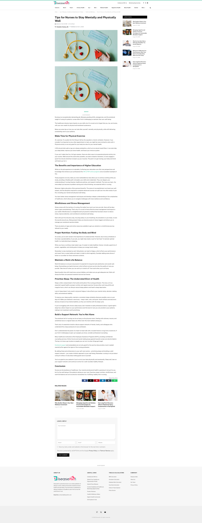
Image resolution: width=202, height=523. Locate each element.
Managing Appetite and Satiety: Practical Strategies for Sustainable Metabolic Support (86, 404)
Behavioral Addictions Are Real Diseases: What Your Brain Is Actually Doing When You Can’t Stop (139, 53)
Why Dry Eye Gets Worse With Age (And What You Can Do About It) (139, 42)
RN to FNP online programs (91, 171)
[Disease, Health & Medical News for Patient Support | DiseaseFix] (61, 3)
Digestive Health (116, 7)
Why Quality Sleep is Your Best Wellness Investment (64, 403)
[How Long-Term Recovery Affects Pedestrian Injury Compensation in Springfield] (108, 395)
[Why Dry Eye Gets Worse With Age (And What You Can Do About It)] (127, 43)
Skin (95, 7)
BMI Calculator (112, 476)
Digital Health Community (93, 497)
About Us (133, 479)
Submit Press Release (92, 484)
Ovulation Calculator (114, 479)
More (143, 7)
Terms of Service (105, 450)
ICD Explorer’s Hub (92, 499)
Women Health (104, 7)
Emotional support (60, 345)
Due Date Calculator (114, 485)
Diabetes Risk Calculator (115, 482)
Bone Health (127, 7)
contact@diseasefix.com (65, 494)
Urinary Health (80, 7)
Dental (136, 7)
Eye (89, 7)
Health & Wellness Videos (93, 494)
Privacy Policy (93, 450)
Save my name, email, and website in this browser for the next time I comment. (82, 447)
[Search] (150, 7)
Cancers (57, 7)
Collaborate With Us (122, 3)
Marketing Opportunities (134, 3)
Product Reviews (91, 491)
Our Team (133, 482)
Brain (64, 7)
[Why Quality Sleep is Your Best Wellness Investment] (64, 395)
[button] (85, 380)
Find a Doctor (112, 490)
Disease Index (134, 476)
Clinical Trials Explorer (114, 487)
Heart (71, 7)
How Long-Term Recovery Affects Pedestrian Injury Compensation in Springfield (106, 404)
